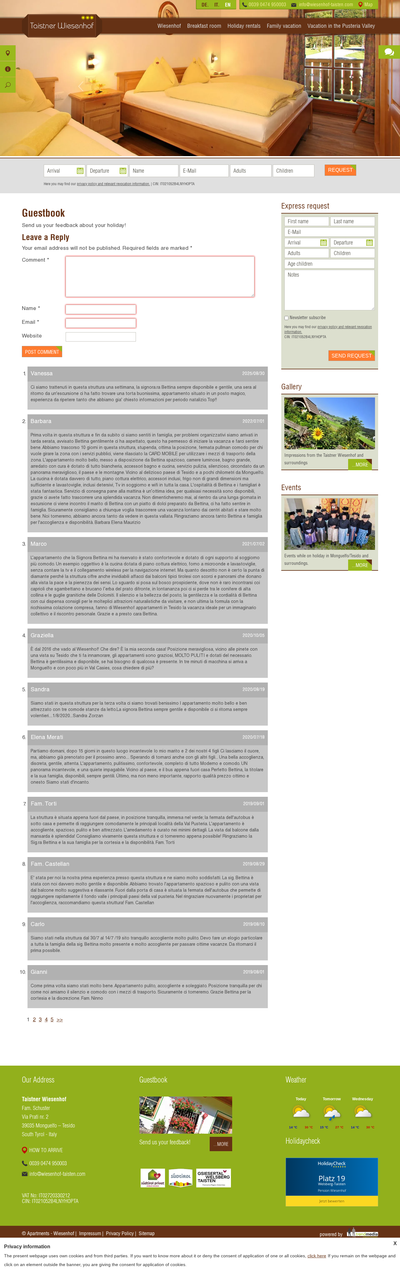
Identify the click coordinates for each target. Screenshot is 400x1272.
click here (317, 1255)
